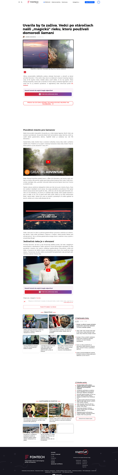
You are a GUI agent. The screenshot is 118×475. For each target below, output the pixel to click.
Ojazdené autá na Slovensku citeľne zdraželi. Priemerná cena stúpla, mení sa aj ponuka (86, 413)
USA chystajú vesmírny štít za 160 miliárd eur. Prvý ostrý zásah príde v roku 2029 (86, 405)
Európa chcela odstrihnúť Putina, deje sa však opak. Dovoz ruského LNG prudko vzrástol (86, 401)
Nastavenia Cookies (39, 470)
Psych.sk (84, 466)
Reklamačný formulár (56, 472)
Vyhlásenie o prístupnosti (50, 470)
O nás (52, 456)
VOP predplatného (86, 470)
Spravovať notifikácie (56, 463)
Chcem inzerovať (55, 454)
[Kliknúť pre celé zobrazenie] (48, 54)
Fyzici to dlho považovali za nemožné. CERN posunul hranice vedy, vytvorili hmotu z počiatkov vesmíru (85, 347)
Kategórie (75, 2)
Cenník (53, 460)
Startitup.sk (78, 460)
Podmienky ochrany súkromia (28, 470)
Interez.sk (84, 460)
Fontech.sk (78, 463)
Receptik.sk (85, 465)
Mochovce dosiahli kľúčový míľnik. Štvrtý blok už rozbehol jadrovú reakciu (85, 409)
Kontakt (53, 452)
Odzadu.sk (78, 462)
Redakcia (53, 458)
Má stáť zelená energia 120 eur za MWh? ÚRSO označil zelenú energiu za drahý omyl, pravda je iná (86, 396)
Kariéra (53, 462)
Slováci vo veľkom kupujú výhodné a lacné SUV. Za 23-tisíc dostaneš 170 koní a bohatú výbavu (86, 326)
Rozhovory (65, 2)
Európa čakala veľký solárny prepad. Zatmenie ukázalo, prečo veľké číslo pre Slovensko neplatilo (86, 387)
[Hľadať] (21, 2)
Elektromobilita (56, 2)
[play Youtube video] (48, 162)
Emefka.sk (84, 462)
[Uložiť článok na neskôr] (25, 72)
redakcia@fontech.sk (68, 302)
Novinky (38, 298)
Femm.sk (84, 463)
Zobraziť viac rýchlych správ (85, 418)
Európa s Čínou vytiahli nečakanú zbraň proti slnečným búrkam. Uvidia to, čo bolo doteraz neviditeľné (85, 339)
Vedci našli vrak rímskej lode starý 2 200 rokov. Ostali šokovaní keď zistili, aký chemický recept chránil (86, 332)
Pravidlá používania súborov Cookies (63, 470)
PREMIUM (47, 2)
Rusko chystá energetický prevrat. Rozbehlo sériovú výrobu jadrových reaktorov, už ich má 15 (86, 354)
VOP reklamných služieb (67, 472)
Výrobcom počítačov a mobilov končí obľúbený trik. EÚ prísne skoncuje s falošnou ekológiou (85, 391)
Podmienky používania (77, 470)
